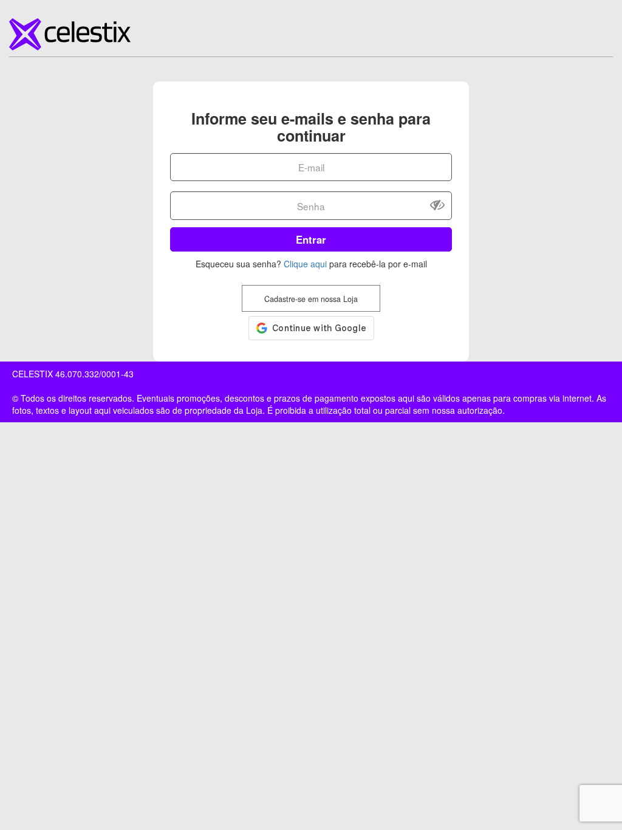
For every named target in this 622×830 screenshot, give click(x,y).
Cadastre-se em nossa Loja (311, 298)
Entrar (311, 239)
